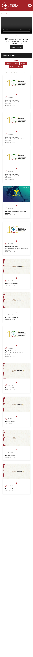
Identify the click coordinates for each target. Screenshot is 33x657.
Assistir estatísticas (16, 47)
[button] (30, 5)
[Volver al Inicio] (10, 5)
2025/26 (8, 63)
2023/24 (23, 63)
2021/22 (19, 66)
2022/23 (12, 66)
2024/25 (16, 63)
